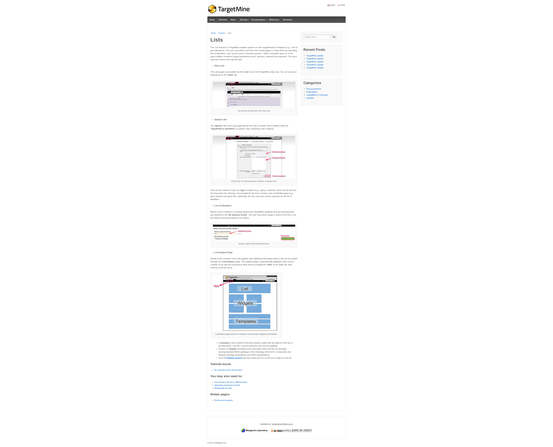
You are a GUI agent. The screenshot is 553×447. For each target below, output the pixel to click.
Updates (310, 98)
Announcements (313, 89)
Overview (223, 20)
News (233, 20)
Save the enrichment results (227, 385)
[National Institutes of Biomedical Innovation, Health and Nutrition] (291, 430)
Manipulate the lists (223, 388)
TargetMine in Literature (317, 95)
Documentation (258, 20)
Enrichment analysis (223, 400)
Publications (311, 92)
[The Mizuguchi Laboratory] (254, 430)
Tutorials (244, 20)
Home (212, 20)
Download (287, 20)
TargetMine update (314, 55)
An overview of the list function (228, 370)
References (274, 20)
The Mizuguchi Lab (219, 443)
